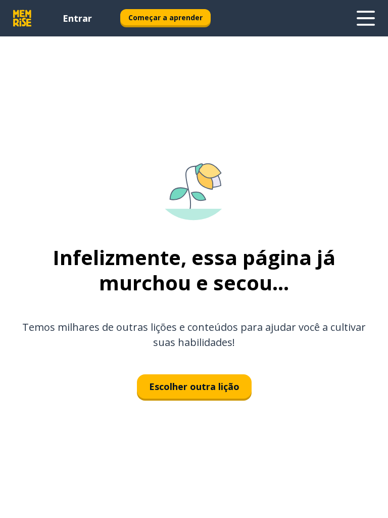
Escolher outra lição (194, 386)
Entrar (77, 18)
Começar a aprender (165, 17)
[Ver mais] (366, 18)
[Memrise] (22, 18)
